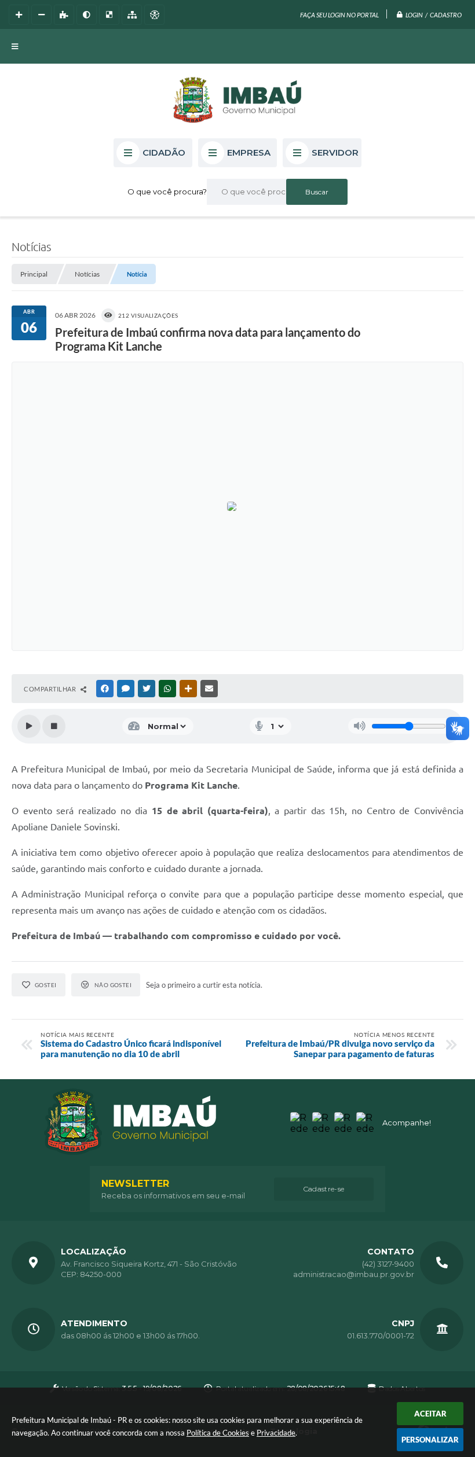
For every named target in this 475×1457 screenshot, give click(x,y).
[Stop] (53, 726)
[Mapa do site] (132, 15)
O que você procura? (167, 191)
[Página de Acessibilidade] (154, 15)
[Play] (29, 726)
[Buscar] (317, 192)
